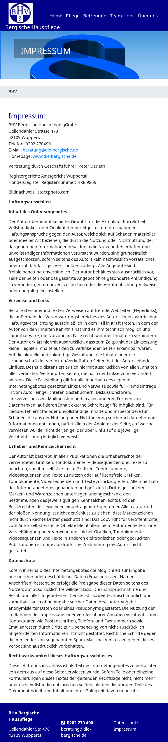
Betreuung (95, 15)
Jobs (130, 15)
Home (55, 15)
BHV (13, 92)
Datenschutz (126, 723)
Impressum (125, 729)
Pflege (73, 15)
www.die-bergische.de (55, 156)
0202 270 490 (80, 723)
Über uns (148, 15)
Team (116, 15)
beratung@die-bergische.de (50, 150)
